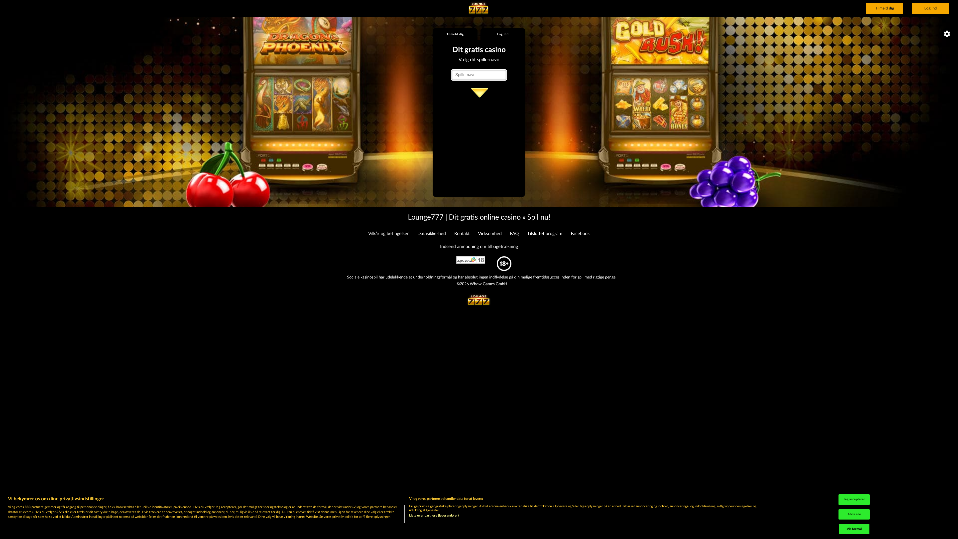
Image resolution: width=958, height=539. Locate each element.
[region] (479, 515)
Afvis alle (854, 514)
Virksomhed (490, 234)
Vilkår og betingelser (388, 234)
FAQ (514, 234)
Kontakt (462, 234)
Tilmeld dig (884, 8)
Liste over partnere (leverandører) (434, 515)
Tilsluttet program (544, 234)
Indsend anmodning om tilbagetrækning (479, 247)
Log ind (930, 8)
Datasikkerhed (431, 234)
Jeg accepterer (854, 499)
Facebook (580, 234)
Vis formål (854, 529)
